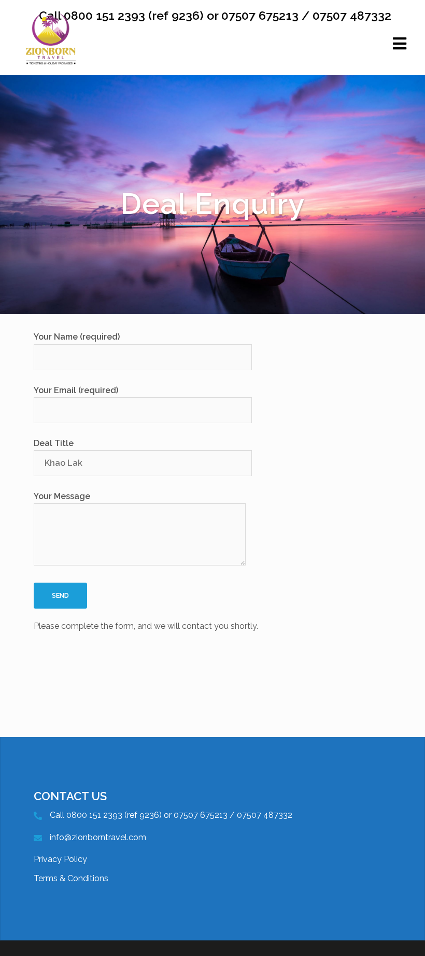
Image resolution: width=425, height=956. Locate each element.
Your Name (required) (77, 337)
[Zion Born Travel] (51, 50)
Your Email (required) (76, 390)
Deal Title (54, 443)
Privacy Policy (60, 859)
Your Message (62, 496)
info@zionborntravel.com (98, 837)
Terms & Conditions (71, 878)
